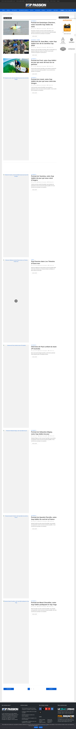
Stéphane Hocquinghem (42, 28)
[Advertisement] (30, 167)
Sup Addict (49, 10)
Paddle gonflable (42, 719)
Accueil (4, 14)
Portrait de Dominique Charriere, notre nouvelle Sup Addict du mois (43, 24)
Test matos (14, 10)
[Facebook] (40, 709)
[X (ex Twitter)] (40, 712)
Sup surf (40, 720)
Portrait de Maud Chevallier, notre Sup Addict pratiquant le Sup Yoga (44, 603)
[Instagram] (43, 709)
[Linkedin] (52, 709)
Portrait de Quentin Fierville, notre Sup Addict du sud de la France (44, 518)
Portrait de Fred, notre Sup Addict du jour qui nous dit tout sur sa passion (43, 62)
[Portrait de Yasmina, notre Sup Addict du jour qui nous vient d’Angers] (16, 215)
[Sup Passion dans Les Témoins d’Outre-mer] (16, 300)
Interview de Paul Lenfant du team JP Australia (44, 348)
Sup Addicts (33, 58)
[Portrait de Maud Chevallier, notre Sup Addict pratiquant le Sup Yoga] (16, 642)
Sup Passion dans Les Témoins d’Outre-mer (43, 262)
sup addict (8, 14)
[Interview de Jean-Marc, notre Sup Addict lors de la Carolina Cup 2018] (16, 46)
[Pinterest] (49, 709)
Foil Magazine (49, 720)
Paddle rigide (49, 719)
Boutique (56, 10)
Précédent (9, 688)
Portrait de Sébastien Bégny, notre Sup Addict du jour (41, 433)
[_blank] (62, 10)
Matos (31, 10)
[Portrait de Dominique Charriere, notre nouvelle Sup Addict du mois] (16, 27)
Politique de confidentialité (42, 725)
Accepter (36, 727)
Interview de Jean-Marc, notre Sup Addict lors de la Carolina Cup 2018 (44, 43)
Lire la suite (34, 36)
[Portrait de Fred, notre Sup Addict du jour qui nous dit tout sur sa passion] (16, 65)
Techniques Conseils (23, 10)
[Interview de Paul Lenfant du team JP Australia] (16, 386)
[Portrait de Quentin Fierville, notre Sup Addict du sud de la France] (16, 556)
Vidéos (8, 10)
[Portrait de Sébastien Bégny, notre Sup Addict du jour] (16, 471)
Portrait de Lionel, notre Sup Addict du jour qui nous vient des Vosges (43, 81)
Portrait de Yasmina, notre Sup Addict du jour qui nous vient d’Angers (42, 178)
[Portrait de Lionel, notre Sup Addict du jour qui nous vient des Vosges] (16, 118)
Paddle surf (49, 722)
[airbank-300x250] (67, 26)
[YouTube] (46, 709)
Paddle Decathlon (42, 722)
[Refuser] (74, 726)
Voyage (43, 10)
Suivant (51, 688)
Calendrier (37, 10)
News (3, 10)
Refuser (40, 727)
